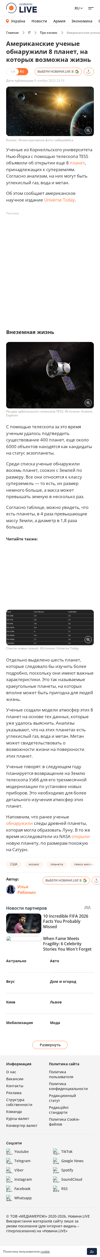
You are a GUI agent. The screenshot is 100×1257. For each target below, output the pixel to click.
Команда (14, 1111)
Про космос (48, 32)
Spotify (67, 1170)
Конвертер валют (21, 1125)
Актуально (16, 960)
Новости (39, 21)
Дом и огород (63, 981)
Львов (56, 1002)
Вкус (10, 981)
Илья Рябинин (26, 889)
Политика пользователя (61, 1074)
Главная (12, 32)
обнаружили (19, 823)
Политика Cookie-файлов (64, 1122)
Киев (10, 1002)
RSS (64, 1188)
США (13, 864)
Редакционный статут (62, 1098)
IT (29, 32)
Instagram (23, 1179)
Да (92, 1251)
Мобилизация (19, 1022)
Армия (59, 21)
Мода (55, 1022)
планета (57, 864)
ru (77, 8)
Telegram (22, 1160)
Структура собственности (19, 1102)
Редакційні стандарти (58, 1110)
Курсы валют (17, 1118)
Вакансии (14, 1078)
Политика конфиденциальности (68, 1086)
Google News (72, 1160)
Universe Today (59, 200)
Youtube (21, 1151)
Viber (19, 1170)
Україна (18, 21)
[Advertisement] (50, 267)
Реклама (14, 1092)
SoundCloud (71, 1179)
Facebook (22, 1188)
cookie (45, 1251)
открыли (81, 836)
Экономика (82, 21)
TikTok (67, 1151)
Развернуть (50, 1044)
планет (77, 163)
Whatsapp (23, 1197)
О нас (11, 1071)
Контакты (14, 1085)
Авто (54, 960)
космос (34, 864)
